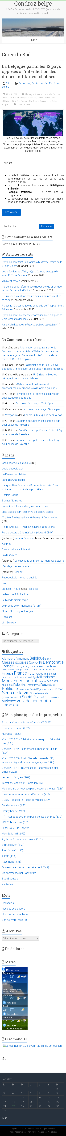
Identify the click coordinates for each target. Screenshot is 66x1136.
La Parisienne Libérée (14, 474)
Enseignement (8, 670)
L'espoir (18, 571)
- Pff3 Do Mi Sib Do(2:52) (15, 827)
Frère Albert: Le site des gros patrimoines (25, 506)
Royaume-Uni (26, 101)
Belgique (56, 94)
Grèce (39, 673)
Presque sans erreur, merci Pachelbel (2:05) (26, 794)
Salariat (58, 689)
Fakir (4, 583)
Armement (24, 83)
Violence (9, 701)
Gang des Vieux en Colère (16, 462)
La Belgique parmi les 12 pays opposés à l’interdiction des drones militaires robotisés (31, 71)
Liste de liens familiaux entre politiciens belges (27, 511)
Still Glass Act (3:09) (13, 844)
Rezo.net (7, 616)
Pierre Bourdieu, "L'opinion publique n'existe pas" (28, 526)
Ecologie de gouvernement (29, 666)
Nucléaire (7, 684)
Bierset (48, 659)
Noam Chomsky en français (17, 611)
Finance (7, 673)
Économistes (10, 704)
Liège (34, 677)
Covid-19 (35, 662)
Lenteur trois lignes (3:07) (16, 777)
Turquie (5, 104)
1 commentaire (23, 104)
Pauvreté (46, 685)
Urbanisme (54, 698)
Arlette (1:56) (9, 856)
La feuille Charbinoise (13, 479)
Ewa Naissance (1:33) (14, 805)
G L (7, 83)
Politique (10, 688)
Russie (36, 101)
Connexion (8, 903)
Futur (32, 673)
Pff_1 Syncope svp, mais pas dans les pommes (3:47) (32, 816)
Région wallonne (44, 689)
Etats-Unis (32, 98)
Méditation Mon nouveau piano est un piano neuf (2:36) (32, 788)
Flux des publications (13, 908)
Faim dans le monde (44, 669)
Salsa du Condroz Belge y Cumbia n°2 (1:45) (26, 722)
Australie (48, 94)
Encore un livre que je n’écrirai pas (34, 403)
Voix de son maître (34, 700)
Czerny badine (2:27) (13, 811)
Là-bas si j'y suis (11, 588)
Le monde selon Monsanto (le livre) (21, 605)
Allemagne (29, 94)
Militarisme (6, 101)
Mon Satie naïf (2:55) (13, 833)
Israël (53, 98)
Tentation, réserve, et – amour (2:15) (22, 782)
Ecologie (8, 666)
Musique (41, 681)
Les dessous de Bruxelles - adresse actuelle (39, 560)
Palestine (19, 685)
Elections (50, 666)
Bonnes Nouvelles (12, 500)
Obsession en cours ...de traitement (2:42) (25, 867)
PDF (54, 685)
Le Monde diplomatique (15, 600)
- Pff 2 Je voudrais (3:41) (15, 822)
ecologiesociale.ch (12, 468)
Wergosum (11, 415)
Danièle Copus (10, 494)
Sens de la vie (45, 101)
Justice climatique (12, 677)
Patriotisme (33, 685)
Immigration (50, 673)
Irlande (47, 98)
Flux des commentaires (15, 914)
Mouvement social (19, 680)
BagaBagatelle (10, 878)
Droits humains (40, 83)
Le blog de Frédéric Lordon (17, 594)
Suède (54, 101)
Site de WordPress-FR (14, 919)
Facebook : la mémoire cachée (19, 577)
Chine (4, 98)
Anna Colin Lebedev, (29, 324)
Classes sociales (15, 662)
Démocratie (53, 662)
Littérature (26, 677)
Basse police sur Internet (16, 549)
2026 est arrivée (11, 281)
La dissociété (9, 555)
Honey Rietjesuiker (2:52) (16, 728)
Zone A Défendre (24, 538)
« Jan (4, 1118)
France (40, 98)
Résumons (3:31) (11, 861)
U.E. (46, 697)
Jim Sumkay (9, 622)
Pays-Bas (16, 101)
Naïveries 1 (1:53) (11, 733)
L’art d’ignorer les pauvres (16, 566)
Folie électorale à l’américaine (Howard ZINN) (27, 532)
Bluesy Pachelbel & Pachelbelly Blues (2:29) (26, 799)
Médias (52, 681)
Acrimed (6, 543)
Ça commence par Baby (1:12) (19, 873)
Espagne (23, 98)
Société (29, 696)
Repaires (33, 588)
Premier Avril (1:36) (12, 850)
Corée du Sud (13, 98)
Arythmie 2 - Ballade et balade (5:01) (22, 839)
